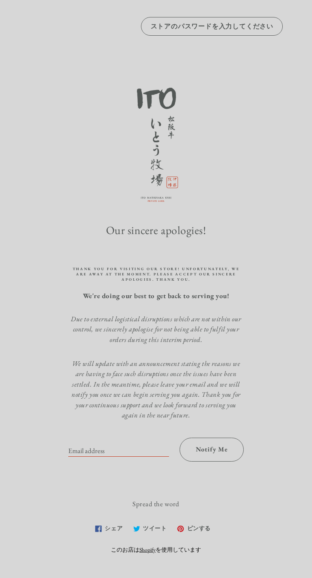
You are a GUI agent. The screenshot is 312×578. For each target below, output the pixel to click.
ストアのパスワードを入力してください (212, 26)
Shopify (147, 549)
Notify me (212, 449)
